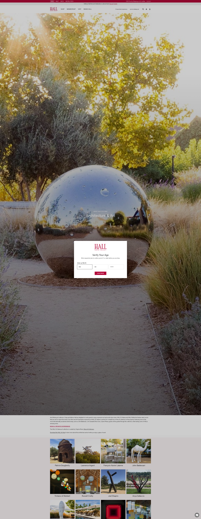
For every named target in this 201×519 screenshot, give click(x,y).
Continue (100, 273)
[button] (197, 515)
